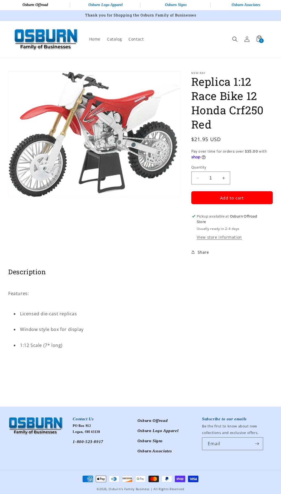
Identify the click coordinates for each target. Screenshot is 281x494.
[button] (235, 39)
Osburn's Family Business (129, 489)
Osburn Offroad (35, 5)
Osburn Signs (176, 5)
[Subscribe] (257, 443)
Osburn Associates (246, 5)
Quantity (199, 167)
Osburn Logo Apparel (105, 5)
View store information (219, 237)
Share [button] (203, 252)
